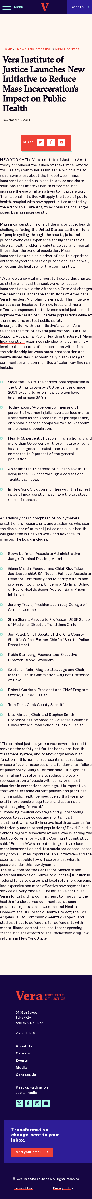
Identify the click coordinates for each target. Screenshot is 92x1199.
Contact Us (26, 1075)
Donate (77, 6)
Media (21, 1067)
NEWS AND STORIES (33, 49)
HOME (7, 49)
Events (22, 1060)
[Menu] (7, 7)
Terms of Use (23, 1188)
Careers (23, 1053)
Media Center (67, 49)
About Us (24, 1046)
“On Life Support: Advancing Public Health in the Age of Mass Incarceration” (46, 336)
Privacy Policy (63, 1188)
